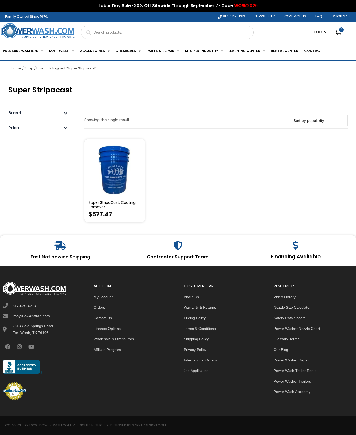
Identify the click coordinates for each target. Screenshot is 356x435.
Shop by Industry (201, 51)
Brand (14, 113)
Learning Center (244, 51)
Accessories (92, 51)
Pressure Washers (20, 51)
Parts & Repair (160, 51)
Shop (28, 68)
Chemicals (125, 51)
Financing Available (296, 257)
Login (320, 32)
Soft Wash (59, 51)
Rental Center (284, 51)
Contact (313, 51)
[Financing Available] (295, 245)
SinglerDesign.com (149, 425)
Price (13, 128)
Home (16, 68)
